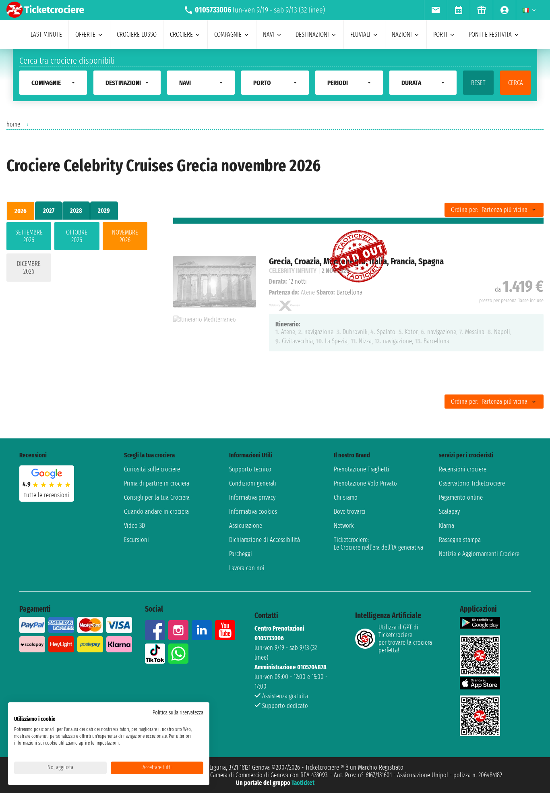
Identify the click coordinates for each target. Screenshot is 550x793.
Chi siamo (346, 497)
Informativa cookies (253, 511)
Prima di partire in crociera (156, 483)
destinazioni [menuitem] (312, 34)
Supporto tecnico (250, 469)
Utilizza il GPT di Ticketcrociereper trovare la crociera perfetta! (405, 638)
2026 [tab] (20, 211)
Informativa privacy (252, 497)
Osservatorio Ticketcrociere (472, 483)
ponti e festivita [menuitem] (490, 34)
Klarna (446, 525)
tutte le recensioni (46, 495)
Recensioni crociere (462, 469)
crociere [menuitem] (181, 34)
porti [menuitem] (440, 34)
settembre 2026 (29, 236)
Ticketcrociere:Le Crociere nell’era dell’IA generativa (378, 543)
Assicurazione (245, 525)
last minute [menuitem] (46, 34)
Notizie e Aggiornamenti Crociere (479, 554)
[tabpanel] (76, 253)
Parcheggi (240, 554)
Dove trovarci (350, 511)
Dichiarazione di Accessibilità (264, 540)
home (13, 124)
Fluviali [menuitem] (360, 34)
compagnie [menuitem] (228, 34)
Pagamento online (461, 497)
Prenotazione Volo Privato (365, 483)
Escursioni (136, 540)
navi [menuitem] (268, 34)
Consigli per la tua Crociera (157, 497)
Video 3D (134, 525)
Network (344, 525)
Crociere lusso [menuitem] (137, 34)
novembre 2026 (125, 236)
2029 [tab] (104, 210)
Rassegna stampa (460, 540)
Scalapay (449, 511)
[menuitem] (435, 10)
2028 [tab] (76, 210)
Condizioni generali (252, 483)
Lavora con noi (247, 568)
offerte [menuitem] (85, 34)
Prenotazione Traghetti (361, 469)
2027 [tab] (48, 210)
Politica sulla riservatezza (178, 712)
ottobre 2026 (76, 236)
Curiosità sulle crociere (152, 469)
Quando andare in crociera (156, 511)
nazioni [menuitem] (402, 34)
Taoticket (303, 783)
